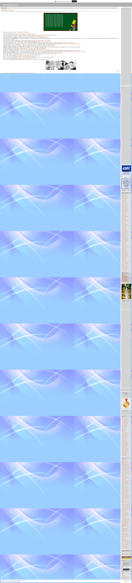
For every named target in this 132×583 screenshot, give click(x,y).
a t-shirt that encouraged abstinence (29, 44)
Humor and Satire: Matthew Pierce (126, 505)
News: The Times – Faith (125, 450)
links (6, 11)
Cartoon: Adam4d (124, 479)
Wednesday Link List (7, 10)
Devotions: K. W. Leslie (124, 488)
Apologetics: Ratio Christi (125, 469)
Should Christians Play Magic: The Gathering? (125, 577)
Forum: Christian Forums (125, 491)
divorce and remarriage (92, 11)
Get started (74, 1)
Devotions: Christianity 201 (125, 482)
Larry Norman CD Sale (124, 576)
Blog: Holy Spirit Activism (125, 216)
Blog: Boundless (124, 199)
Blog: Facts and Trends (124, 211)
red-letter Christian (76, 50)
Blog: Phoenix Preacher (125, 234)
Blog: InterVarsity (124, 218)
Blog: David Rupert (124, 206)
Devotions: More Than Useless (125, 489)
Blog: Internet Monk (124, 217)
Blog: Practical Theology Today (125, 235)
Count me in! (126, 569)
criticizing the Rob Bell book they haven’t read (38, 37)
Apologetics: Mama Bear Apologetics (126, 467)
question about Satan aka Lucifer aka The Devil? (15, 57)
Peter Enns (111, 11)
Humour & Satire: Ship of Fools (125, 508)
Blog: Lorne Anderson (124, 226)
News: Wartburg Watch (124, 453)
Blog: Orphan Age (124, 230)
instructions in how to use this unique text (76, 51)
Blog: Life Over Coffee (124, 225)
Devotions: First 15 (124, 485)
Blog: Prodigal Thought (124, 236)
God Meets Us (124, 275)
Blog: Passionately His (124, 231)
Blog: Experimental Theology (125, 210)
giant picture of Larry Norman (44, 41)
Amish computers (71, 42)
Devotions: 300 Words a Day (125, 481)
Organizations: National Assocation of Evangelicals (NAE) (126, 530)
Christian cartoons (43, 11)
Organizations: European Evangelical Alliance (125, 525)
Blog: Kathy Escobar (124, 221)
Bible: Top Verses (124, 478)
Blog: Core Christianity (124, 204)
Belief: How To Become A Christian (126, 473)
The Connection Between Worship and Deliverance (126, 277)
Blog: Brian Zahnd (124, 200)
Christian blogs (37, 11)
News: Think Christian (124, 452)
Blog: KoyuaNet (124, 223)
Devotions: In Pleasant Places (125, 487)
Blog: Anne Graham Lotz (125, 195)
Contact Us (123, 575)
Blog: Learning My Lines (125, 224)
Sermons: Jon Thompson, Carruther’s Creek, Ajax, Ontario (125, 544)
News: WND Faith (124, 454)
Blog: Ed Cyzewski (124, 209)
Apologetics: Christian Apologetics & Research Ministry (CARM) (126, 463)
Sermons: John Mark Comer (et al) (126, 543)
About (122, 574)
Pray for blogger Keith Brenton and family (26, 33)
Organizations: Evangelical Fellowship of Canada (125, 528)
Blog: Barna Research (124, 196)
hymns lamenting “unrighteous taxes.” (73, 43)
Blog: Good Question (124, 214)
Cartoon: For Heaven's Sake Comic (126, 480)
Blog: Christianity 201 (124, 201)
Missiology (103, 11)
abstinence (11, 11)
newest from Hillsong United (29, 58)
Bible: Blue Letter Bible (124, 476)
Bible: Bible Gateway (124, 474)
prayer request (116, 11)
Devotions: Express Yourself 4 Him (126, 484)
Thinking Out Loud (10, 5)
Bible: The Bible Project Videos (125, 477)
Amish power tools (23, 11)
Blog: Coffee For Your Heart (125, 203)
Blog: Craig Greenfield (124, 205)
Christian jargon (60, 11)
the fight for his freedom (10, 39)
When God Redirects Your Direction (126, 279)
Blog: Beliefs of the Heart (125, 197)
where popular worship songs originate (48, 53)
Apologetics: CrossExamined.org (126, 466)
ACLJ (14, 11)
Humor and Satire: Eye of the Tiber (126, 504)
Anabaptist (27, 11)
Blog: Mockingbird (124, 228)
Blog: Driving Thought (124, 208)
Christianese (72, 11)
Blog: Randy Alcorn (124, 237)
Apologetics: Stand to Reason (125, 470)
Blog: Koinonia (123, 222)
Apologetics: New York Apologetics (126, 468)
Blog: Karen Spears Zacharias (125, 220)
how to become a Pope (41, 36)
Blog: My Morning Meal (124, 229)
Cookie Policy (18, 581)
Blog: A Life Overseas (124, 194)
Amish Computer (17, 11)
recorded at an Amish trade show (46, 42)
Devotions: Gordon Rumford (125, 486)
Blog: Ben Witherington (124, 198)
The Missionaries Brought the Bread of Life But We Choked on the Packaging (35, 40)
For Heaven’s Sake (28, 59)
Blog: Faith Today (124, 212)
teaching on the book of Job (44, 49)
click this (48, 59)
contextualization (81, 11)
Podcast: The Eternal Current (125, 535)
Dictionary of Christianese (40, 50)
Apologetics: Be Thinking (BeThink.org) (125, 462)
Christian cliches (49, 11)
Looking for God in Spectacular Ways (125, 281)
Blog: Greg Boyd (124, 215)
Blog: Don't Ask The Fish (125, 207)
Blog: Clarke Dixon (124, 202)
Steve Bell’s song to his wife (29, 48)
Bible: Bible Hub (124, 475)
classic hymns (77, 11)
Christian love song (67, 11)
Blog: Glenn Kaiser (124, 213)
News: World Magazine (124, 455)
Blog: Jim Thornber (124, 219)
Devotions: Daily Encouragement (126, 483)
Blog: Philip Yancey (124, 233)
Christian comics (55, 11)
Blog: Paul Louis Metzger (125, 232)
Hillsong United (98, 11)
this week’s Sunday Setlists (56, 52)
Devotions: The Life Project (125, 490)
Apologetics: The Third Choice (125, 471)
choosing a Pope (32, 11)
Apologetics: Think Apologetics (125, 472)
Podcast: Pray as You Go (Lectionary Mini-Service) (125, 534)
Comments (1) (118, 70)
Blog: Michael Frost (124, 227)
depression (86, 11)
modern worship (107, 11)
